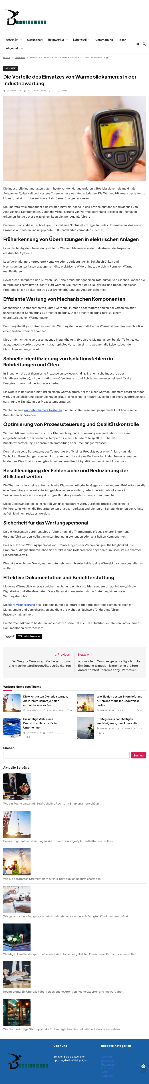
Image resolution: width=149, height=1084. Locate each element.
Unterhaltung (104, 39)
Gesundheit (35, 39)
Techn (122, 39)
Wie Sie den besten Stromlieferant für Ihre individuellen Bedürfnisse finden (119, 701)
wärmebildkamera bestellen (43, 410)
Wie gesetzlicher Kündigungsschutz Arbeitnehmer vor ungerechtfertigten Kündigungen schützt (65, 916)
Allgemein (12, 48)
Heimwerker (56, 39)
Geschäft (12, 39)
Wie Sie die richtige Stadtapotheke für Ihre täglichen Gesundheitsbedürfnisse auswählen (61, 1029)
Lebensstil (80, 39)
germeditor (14, 90)
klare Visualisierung (21, 604)
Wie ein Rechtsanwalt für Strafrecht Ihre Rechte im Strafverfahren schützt (51, 803)
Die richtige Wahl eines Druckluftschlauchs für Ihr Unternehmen (40, 723)
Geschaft (106, 1056)
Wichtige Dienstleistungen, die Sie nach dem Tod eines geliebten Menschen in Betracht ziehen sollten (69, 954)
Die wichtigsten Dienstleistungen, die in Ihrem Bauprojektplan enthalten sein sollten (45, 701)
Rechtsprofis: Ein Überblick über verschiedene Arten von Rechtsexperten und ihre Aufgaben (63, 991)
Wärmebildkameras (29, 636)
